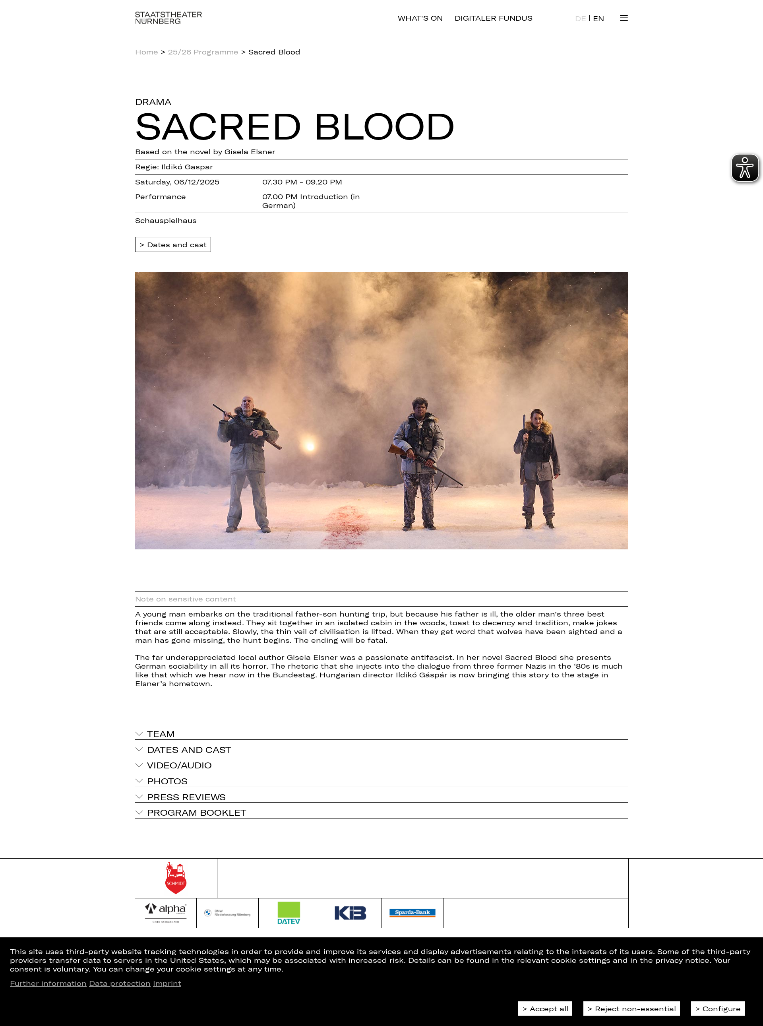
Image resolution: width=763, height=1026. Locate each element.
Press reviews (186, 796)
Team (161, 733)
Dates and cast (177, 244)
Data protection (120, 983)
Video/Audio (179, 765)
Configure (722, 1008)
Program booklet (196, 812)
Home (146, 51)
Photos (167, 781)
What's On (420, 17)
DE (580, 18)
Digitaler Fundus (494, 17)
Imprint (167, 983)
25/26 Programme (203, 51)
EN (598, 18)
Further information (48, 983)
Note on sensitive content (185, 598)
